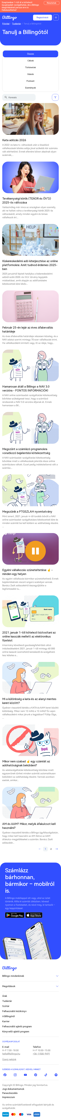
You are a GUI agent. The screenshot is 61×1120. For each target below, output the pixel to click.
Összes (30, 54)
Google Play (14, 915)
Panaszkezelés (10, 1093)
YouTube (25, 1075)
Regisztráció (42, 17)
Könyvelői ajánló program (15, 1031)
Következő (56, 849)
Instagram (15, 1075)
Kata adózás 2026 (14, 140)
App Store (33, 915)
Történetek (30, 67)
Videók (30, 74)
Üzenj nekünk (9, 1059)
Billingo (9, 18)
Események (30, 88)
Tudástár (16, 24)
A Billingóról (8, 1016)
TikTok (46, 1075)
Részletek (51, 3)
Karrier (6, 1021)
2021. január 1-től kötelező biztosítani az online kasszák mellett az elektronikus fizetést (29, 636)
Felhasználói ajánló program (17, 1026)
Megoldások (8, 986)
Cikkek (30, 61)
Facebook (5, 1075)
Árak (4, 996)
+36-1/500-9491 (41, 1053)
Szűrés (55, 97)
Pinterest (35, 1075)
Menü (56, 17)
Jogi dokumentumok (13, 1089)
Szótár (5, 1006)
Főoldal (6, 24)
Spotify (56, 1075)
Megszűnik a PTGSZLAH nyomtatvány (27, 511)
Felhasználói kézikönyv (14, 1011)
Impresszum (8, 1097)
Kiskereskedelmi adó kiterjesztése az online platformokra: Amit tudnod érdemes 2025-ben (30, 265)
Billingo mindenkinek (13, 976)
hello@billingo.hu (11, 1053)
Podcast (30, 81)
